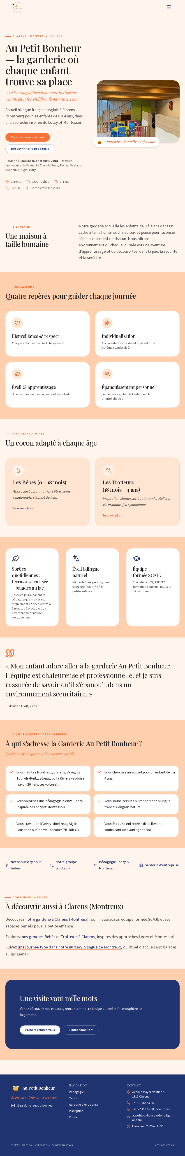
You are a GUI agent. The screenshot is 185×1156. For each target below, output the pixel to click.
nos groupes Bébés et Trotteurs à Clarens (58, 937)
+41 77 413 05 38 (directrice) (151, 1109)
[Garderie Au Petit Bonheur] (16, 7)
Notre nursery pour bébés (26, 865)
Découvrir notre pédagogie (30, 149)
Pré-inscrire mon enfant (27, 137)
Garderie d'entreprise (162, 865)
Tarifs (73, 1098)
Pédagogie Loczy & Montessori (114, 865)
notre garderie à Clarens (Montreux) (56, 919)
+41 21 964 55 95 (143, 1103)
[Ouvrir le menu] (169, 7)
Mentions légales (164, 1145)
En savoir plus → (24, 508)
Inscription (76, 1111)
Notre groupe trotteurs (66, 865)
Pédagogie (76, 1092)
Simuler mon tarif (81, 1030)
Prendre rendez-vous (40, 1030)
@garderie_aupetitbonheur (35, 1105)
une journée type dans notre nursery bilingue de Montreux (69, 947)
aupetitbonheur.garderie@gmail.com (152, 1117)
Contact (74, 1117)
